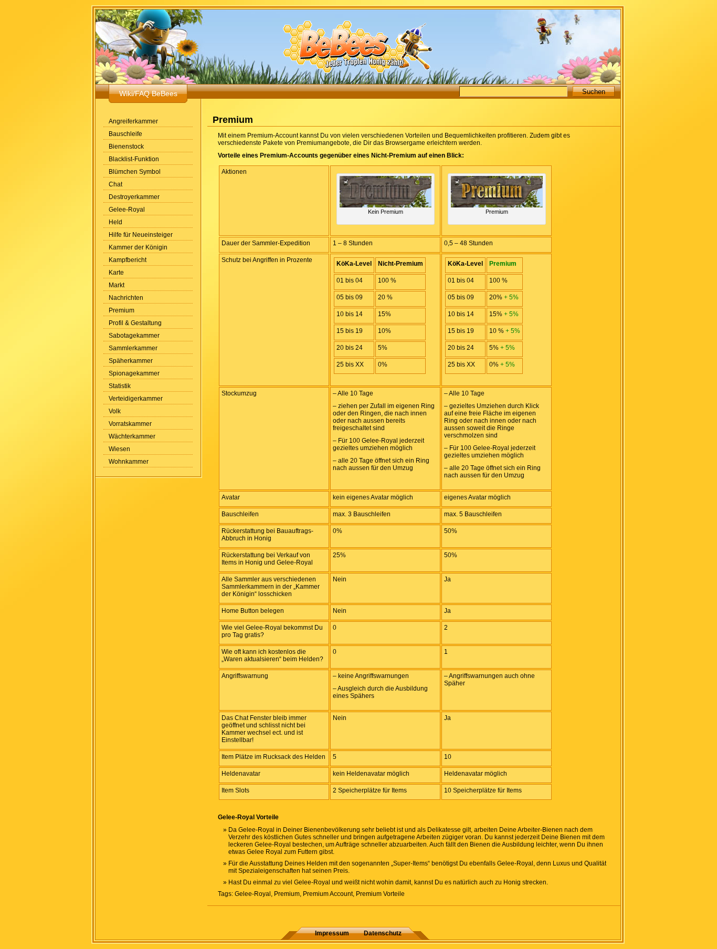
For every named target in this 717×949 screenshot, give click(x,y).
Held (115, 222)
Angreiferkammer (133, 121)
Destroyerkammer (134, 197)
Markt (116, 285)
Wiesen (119, 449)
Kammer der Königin (138, 247)
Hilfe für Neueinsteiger (141, 234)
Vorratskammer (130, 423)
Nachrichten (126, 297)
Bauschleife (125, 134)
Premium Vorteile (380, 894)
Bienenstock (126, 146)
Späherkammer (131, 360)
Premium (121, 310)
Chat (115, 184)
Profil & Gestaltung (135, 323)
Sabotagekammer (134, 335)
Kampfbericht (127, 260)
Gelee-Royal (127, 209)
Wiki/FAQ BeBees (148, 93)
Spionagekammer (134, 373)
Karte (116, 272)
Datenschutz (383, 933)
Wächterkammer (132, 436)
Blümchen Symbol (135, 171)
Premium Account (328, 894)
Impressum (332, 933)
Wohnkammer (129, 461)
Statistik (120, 386)
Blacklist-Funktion (134, 159)
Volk (115, 411)
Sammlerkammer (133, 348)
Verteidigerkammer (136, 398)
